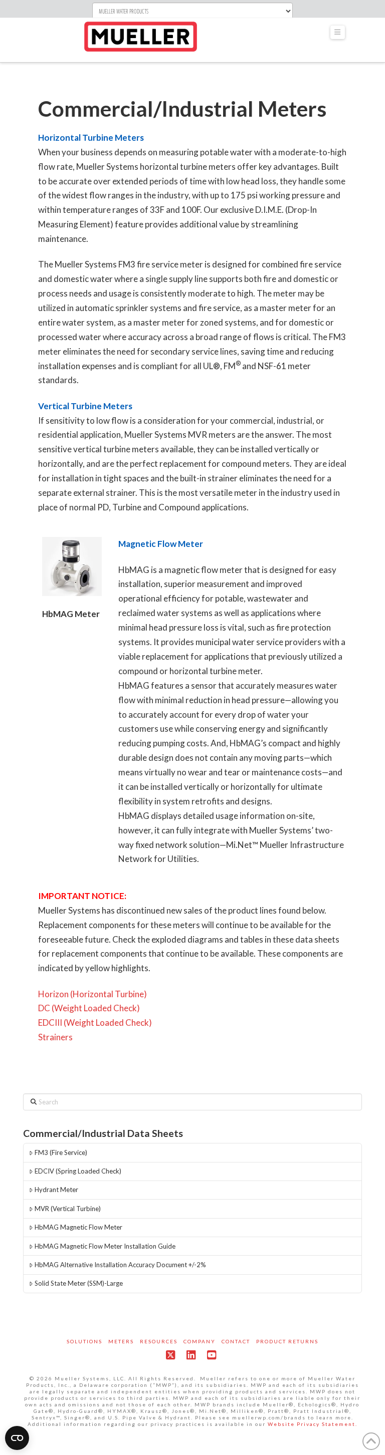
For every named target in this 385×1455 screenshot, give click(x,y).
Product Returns (287, 1341)
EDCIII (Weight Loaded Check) (95, 1022)
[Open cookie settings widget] (17, 1438)
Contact (236, 1341)
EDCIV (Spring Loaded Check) (78, 1171)
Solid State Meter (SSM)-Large (79, 1283)
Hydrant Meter (56, 1190)
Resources (158, 1341)
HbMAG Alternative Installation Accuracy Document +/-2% (120, 1265)
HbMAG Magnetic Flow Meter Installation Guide (105, 1246)
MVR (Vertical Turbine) (68, 1209)
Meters (121, 1341)
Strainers (55, 1037)
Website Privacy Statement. (312, 1424)
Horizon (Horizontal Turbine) (92, 994)
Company (199, 1341)
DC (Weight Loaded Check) (89, 1008)
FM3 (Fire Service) (61, 1152)
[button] (337, 32)
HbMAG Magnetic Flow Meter (78, 1227)
